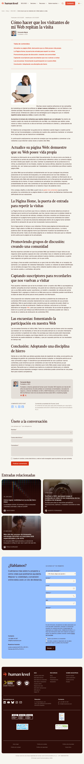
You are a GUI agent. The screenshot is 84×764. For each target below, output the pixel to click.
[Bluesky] (12, 702)
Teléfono (48, 593)
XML (28, 307)
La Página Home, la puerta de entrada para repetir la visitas (34, 51)
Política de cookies (42, 744)
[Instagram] (16, 702)
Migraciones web (38, 686)
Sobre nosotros (52, 3)
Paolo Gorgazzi (12, 547)
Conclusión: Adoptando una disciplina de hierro (30, 64)
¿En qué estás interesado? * (53, 571)
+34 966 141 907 (13, 638)
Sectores (33, 3)
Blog (7, 11)
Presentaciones (54, 679)
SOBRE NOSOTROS (72, 673)
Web (47, 600)
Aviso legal (16, 744)
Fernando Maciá (23, 32)
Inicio (3, 11)
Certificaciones (70, 679)
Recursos (42, 3)
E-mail (48, 585)
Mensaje (48, 607)
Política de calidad (16, 747)
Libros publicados (70, 677)
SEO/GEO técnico (38, 677)
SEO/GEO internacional (40, 688)
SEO (35, 673)
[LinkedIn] (4, 702)
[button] (28, 3)
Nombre (14, 429)
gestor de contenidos (50, 190)
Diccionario (53, 677)
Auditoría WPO (38, 684)
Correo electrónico (17, 437)
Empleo (68, 681)
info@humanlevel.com (14, 640)
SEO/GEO (24, 3)
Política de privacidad (68, 744)
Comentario (15, 445)
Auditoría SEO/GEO (39, 675)
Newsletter (53, 681)
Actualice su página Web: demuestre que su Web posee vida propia (37, 48)
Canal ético (68, 747)
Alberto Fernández (55, 510)
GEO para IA (37, 690)
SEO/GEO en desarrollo (40, 681)
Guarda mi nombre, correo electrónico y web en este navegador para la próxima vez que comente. (42, 458)
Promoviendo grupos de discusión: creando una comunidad (35, 54)
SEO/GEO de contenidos (40, 679)
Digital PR (36, 692)
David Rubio (10, 510)
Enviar (49, 648)
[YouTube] (8, 702)
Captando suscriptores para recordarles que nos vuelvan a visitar (37, 58)
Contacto (70, 3)
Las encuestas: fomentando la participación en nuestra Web (35, 61)
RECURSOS (53, 673)
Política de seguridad (42, 747)
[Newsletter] (20, 702)
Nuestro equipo (70, 675)
